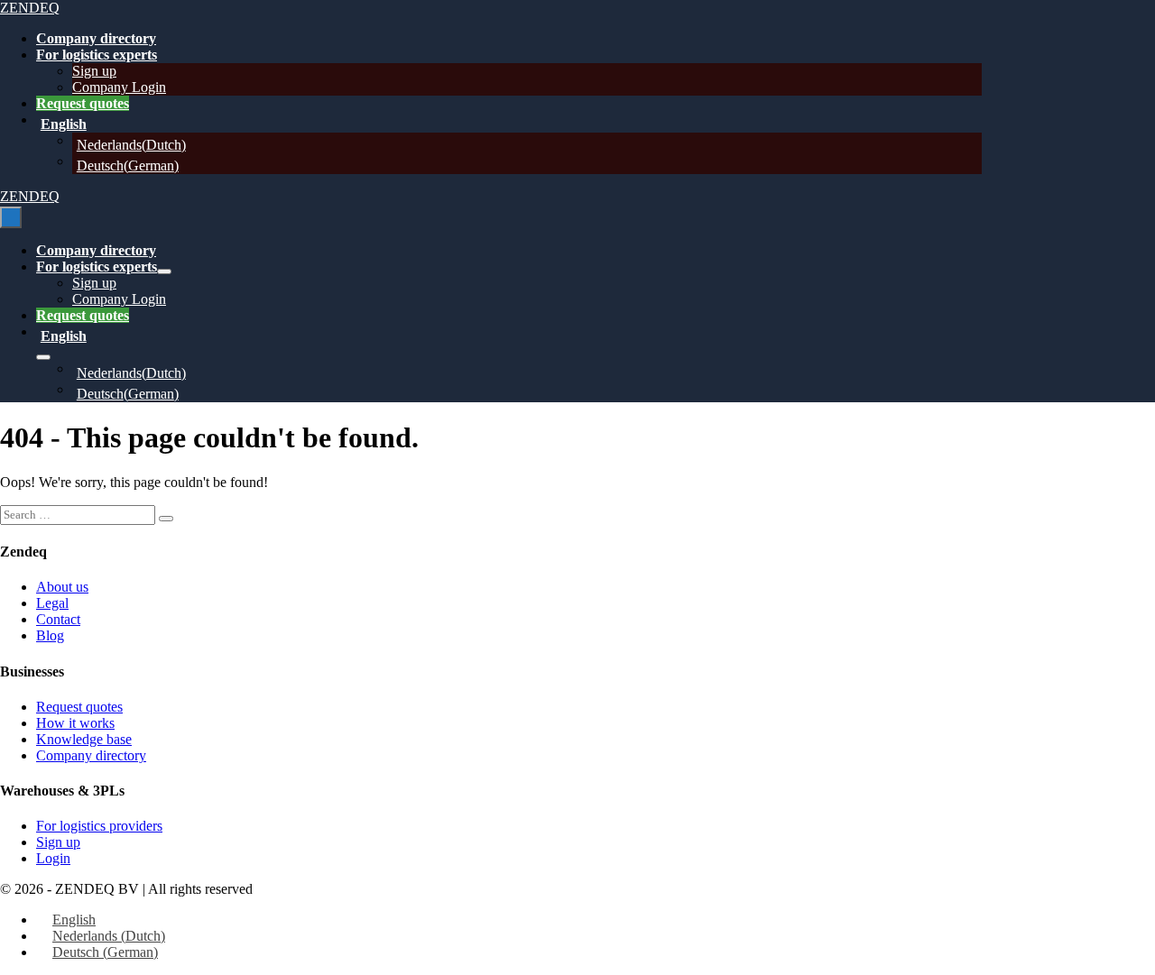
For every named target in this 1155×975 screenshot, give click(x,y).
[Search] (166, 518)
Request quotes (82, 103)
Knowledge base (84, 739)
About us (62, 586)
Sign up (94, 70)
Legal (52, 603)
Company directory (96, 38)
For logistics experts (96, 54)
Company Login (119, 87)
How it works (75, 723)
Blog (50, 635)
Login (53, 858)
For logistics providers (99, 825)
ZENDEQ (30, 7)
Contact (58, 619)
